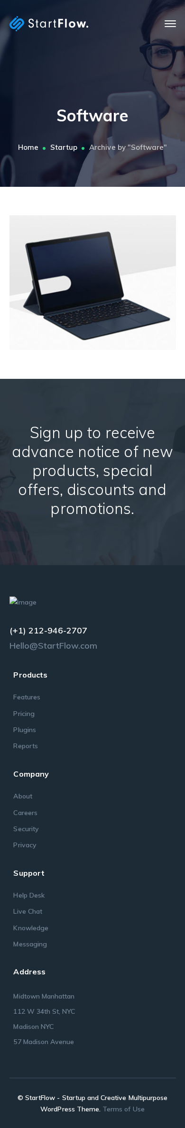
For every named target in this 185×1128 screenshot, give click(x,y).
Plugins (24, 729)
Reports (25, 746)
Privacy (24, 845)
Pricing (23, 713)
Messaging (29, 944)
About (22, 796)
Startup (63, 147)
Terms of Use (123, 1109)
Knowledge (30, 928)
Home (28, 147)
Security (25, 829)
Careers (25, 812)
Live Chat (27, 911)
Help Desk (28, 895)
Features (26, 697)
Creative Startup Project (106, 279)
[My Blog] (48, 23)
